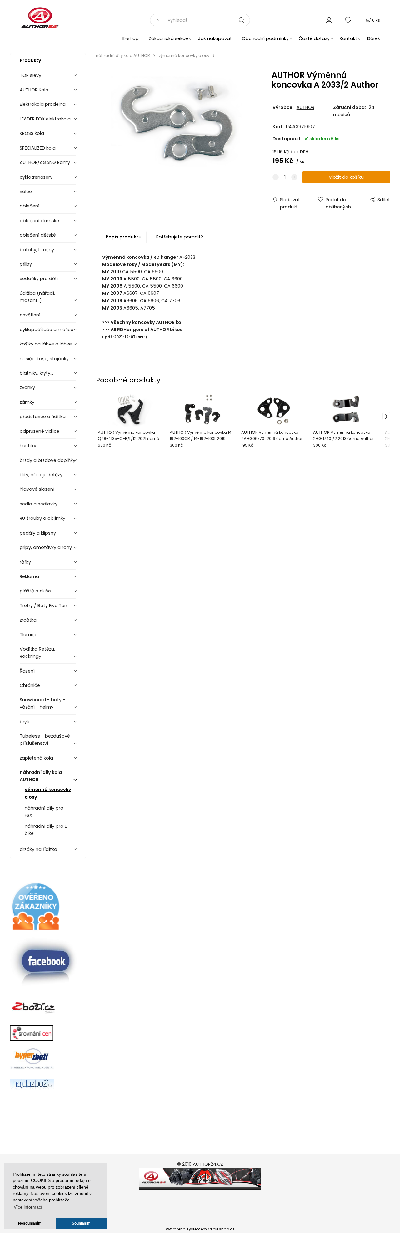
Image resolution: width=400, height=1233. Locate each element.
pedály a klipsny (38, 533)
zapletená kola (36, 758)
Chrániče (30, 685)
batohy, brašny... (38, 250)
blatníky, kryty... (36, 373)
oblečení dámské (39, 220)
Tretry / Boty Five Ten (43, 605)
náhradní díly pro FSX (44, 811)
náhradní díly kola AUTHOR (41, 776)
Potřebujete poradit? (179, 237)
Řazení (27, 671)
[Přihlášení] (328, 20)
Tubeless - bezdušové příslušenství (45, 739)
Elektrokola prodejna (43, 104)
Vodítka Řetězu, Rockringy (37, 652)
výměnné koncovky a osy (48, 793)
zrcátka (28, 620)
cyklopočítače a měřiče (46, 329)
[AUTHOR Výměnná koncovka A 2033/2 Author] (177, 124)
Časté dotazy (314, 38)
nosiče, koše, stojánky (44, 359)
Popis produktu (124, 237)
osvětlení (30, 315)
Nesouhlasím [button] (30, 1223)
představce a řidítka (43, 416)
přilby (26, 264)
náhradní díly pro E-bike (47, 829)
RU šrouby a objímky (42, 518)
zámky (27, 402)
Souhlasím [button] (81, 1223)
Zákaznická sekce (168, 38)
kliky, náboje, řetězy (41, 475)
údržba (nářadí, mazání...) (37, 297)
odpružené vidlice (39, 431)
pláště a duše (35, 591)
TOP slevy (30, 75)
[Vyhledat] (157, 20)
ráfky (25, 562)
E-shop (130, 38)
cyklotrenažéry (36, 177)
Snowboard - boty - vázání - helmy (42, 703)
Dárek (373, 38)
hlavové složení (37, 489)
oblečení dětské (38, 235)
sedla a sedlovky (39, 504)
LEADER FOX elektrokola (45, 119)
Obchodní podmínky (265, 38)
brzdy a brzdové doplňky (47, 460)
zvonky (27, 387)
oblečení (29, 206)
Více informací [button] (28, 1207)
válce (26, 191)
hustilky (28, 446)
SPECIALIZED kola (38, 148)
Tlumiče (29, 635)
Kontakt (348, 38)
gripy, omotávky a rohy (46, 547)
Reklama (29, 576)
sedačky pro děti (39, 278)
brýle (25, 722)
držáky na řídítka (38, 849)
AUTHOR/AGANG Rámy (45, 162)
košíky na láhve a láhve (46, 344)
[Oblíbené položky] (348, 20)
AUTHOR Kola (34, 90)
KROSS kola (32, 133)
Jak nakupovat (215, 38)
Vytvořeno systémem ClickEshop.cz (200, 1229)
